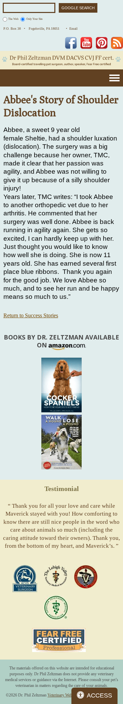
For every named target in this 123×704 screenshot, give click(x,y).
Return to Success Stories (30, 315)
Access (99, 695)
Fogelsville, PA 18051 (46, 28)
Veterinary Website (62, 695)
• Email (72, 28)
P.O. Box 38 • (14, 28)
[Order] (61, 385)
